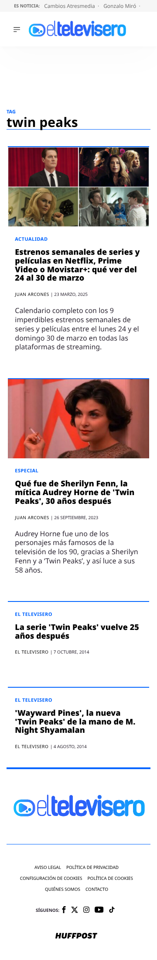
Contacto (96, 889)
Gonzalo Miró (120, 6)
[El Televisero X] (74, 910)
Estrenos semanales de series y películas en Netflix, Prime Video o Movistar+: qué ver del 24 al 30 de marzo (77, 265)
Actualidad (31, 239)
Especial (26, 471)
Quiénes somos (62, 889)
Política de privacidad (92, 867)
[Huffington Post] (76, 936)
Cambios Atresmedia (70, 6)
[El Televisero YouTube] (99, 910)
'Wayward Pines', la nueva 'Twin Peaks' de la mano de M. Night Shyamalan (75, 722)
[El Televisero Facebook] (64, 910)
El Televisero (33, 614)
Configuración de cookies (51, 878)
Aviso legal (47, 867)
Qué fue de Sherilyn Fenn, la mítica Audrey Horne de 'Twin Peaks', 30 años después (74, 492)
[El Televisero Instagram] (86, 910)
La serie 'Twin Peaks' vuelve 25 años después (77, 631)
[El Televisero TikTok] (112, 910)
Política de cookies (110, 878)
